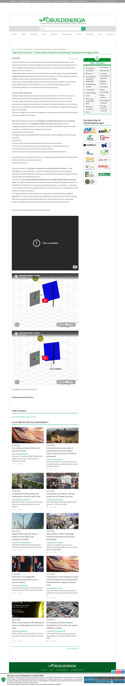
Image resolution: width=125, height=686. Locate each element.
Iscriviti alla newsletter (79, 1)
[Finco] (89, 174)
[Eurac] (104, 167)
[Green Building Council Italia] (89, 181)
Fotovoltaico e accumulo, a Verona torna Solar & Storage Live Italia (60, 495)
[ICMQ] (104, 138)
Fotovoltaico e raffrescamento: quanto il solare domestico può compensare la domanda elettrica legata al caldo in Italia (62, 581)
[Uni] (104, 145)
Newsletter (109, 34)
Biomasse (89, 74)
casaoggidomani (24, 1)
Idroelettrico (104, 67)
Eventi (99, 34)
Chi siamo (44, 670)
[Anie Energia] (104, 152)
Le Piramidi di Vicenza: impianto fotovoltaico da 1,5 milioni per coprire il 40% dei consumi (62, 625)
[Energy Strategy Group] (89, 138)
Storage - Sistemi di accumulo (103, 108)
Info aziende (89, 34)
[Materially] (89, 145)
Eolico (88, 112)
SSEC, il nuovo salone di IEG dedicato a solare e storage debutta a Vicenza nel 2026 (28, 625)
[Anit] (104, 130)
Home (13, 49)
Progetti (78, 34)
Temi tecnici (34, 34)
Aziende (23, 34)
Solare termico (31, 417)
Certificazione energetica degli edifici (91, 79)
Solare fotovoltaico (18, 417)
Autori (51, 670)
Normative (54, 34)
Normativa (104, 87)
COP (87, 96)
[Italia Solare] (89, 167)
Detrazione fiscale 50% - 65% (90, 101)
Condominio (90, 90)
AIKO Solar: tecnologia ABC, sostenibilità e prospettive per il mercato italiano (25, 579)
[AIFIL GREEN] (104, 174)
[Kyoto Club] (89, 152)
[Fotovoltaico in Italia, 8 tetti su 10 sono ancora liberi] (28, 435)
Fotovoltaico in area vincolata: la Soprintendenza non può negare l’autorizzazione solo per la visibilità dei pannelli (61, 452)
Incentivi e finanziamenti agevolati (105, 76)
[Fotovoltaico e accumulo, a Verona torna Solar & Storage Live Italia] (62, 481)
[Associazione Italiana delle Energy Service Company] (104, 159)
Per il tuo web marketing (60, 1)
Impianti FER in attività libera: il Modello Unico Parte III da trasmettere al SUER (25, 536)
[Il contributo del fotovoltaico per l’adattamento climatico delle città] (28, 481)
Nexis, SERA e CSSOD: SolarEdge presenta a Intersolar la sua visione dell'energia (60, 536)
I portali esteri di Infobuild (41, 1)
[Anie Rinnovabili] (89, 130)
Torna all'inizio (72, 649)
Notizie (44, 34)
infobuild (13, 1)
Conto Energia (91, 93)
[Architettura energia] (89, 159)
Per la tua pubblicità (62, 670)
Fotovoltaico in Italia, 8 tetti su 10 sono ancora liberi (26, 449)
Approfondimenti (67, 34)
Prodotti (14, 34)
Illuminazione (104, 70)
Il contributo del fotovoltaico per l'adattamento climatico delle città (26, 495)
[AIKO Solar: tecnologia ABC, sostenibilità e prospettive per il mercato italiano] (28, 564)
